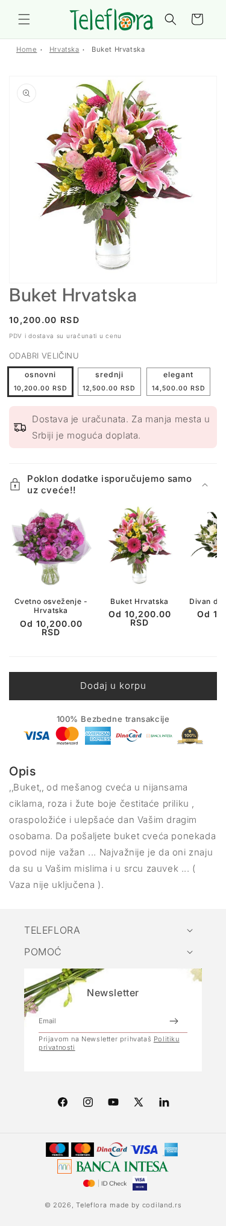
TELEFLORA (52, 930)
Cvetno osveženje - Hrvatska (51, 606)
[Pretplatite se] (173, 1020)
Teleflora (91, 1205)
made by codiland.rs (145, 1205)
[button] (24, 19)
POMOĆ (43, 951)
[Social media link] (164, 1102)
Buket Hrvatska (118, 49)
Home (26, 49)
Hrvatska (64, 49)
